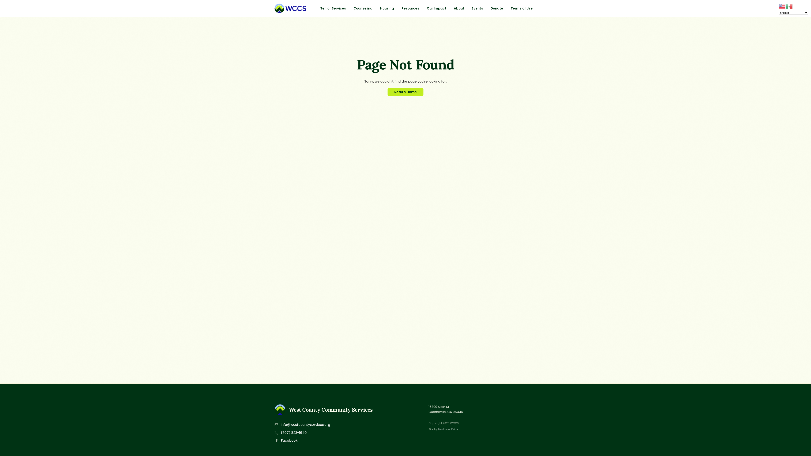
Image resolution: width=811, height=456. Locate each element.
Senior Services (333, 8)
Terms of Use (522, 8)
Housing (387, 8)
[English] (782, 6)
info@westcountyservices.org (305, 424)
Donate (497, 8)
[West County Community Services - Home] (290, 8)
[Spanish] (789, 6)
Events (477, 8)
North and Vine (448, 429)
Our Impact (436, 8)
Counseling (363, 8)
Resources (410, 8)
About (459, 8)
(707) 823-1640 (294, 432)
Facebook (289, 440)
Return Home (405, 92)
